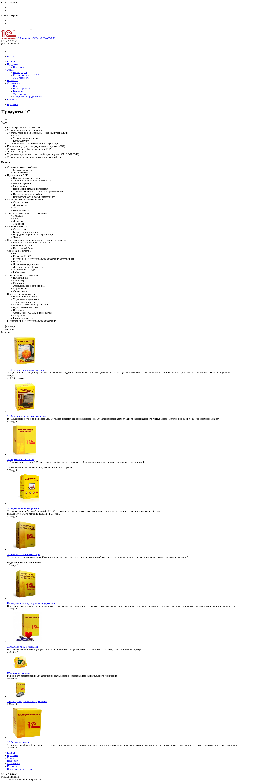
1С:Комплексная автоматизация (23, 554)
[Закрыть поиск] (31, 29)
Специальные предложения (27, 96)
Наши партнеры (21, 88)
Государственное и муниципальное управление (31, 603)
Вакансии (18, 91)
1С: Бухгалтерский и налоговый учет (26, 370)
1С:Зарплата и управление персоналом (27, 416)
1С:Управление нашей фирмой (23, 508)
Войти (10, 56)
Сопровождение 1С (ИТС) (26, 75)
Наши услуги (20, 72)
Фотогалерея (19, 94)
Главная (11, 61)
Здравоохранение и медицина (22, 646)
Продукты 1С (20, 67)
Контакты (12, 99)
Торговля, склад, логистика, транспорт (27, 701)
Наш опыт (12, 80)
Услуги (10, 69)
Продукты (12, 64)
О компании (13, 83)
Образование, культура (19, 673)
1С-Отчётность (21, 78)
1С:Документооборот (18, 742)
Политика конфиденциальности (23, 769)
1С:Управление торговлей (20, 459)
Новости (17, 86)
